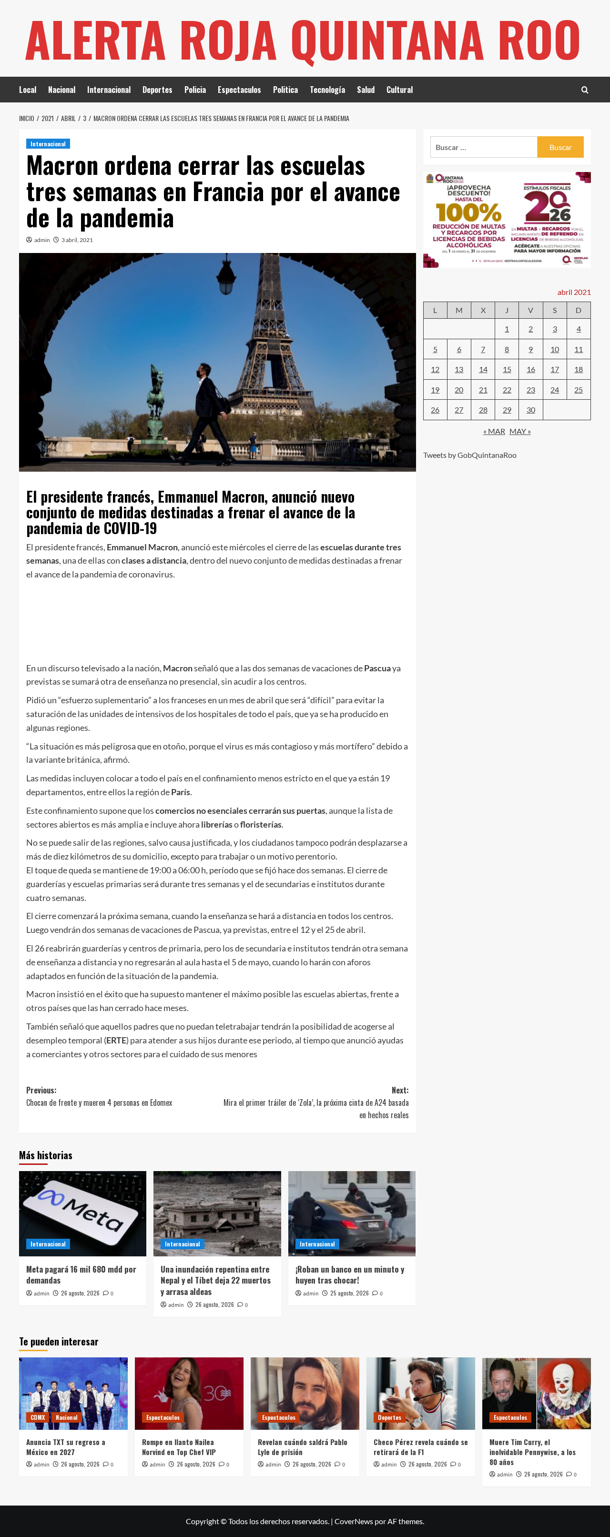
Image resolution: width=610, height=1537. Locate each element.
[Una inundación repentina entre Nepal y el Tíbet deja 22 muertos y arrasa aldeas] (217, 1213)
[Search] (585, 89)
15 (507, 368)
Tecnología (327, 89)
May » (520, 430)
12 (435, 368)
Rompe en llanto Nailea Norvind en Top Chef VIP (179, 1446)
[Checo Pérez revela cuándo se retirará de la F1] (420, 1393)
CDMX (37, 1417)
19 (435, 389)
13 (459, 368)
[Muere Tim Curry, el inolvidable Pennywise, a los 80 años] (536, 1393)
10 (554, 348)
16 (531, 368)
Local (27, 89)
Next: (316, 1102)
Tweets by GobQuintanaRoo (470, 454)
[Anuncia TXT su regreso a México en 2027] (73, 1393)
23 (531, 389)
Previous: (99, 1096)
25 (578, 389)
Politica (285, 89)
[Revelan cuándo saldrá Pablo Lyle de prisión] (305, 1393)
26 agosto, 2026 (80, 1293)
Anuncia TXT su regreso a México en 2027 (65, 1446)
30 (531, 409)
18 (578, 368)
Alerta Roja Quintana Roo (302, 38)
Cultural (399, 89)
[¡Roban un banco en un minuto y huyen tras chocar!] (352, 1213)
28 (483, 409)
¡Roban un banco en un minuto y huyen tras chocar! (349, 1274)
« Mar (494, 430)
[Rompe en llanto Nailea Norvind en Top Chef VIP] (189, 1393)
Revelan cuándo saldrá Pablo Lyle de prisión (302, 1446)
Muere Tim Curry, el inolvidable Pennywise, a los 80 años (532, 1451)
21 (483, 389)
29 (507, 409)
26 (435, 409)
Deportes (157, 89)
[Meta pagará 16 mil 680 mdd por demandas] (82, 1213)
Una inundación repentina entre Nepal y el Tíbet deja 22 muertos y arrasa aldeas (216, 1280)
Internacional (109, 89)
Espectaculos (239, 89)
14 (483, 368)
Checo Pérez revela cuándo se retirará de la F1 (421, 1446)
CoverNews (354, 1521)
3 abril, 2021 (77, 239)
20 (459, 389)
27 (459, 409)
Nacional (61, 89)
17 (554, 368)
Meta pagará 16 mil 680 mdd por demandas (81, 1274)
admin (42, 239)
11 (578, 348)
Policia (195, 89)
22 (507, 389)
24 (554, 389)
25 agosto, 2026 (349, 1293)
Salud (366, 89)
